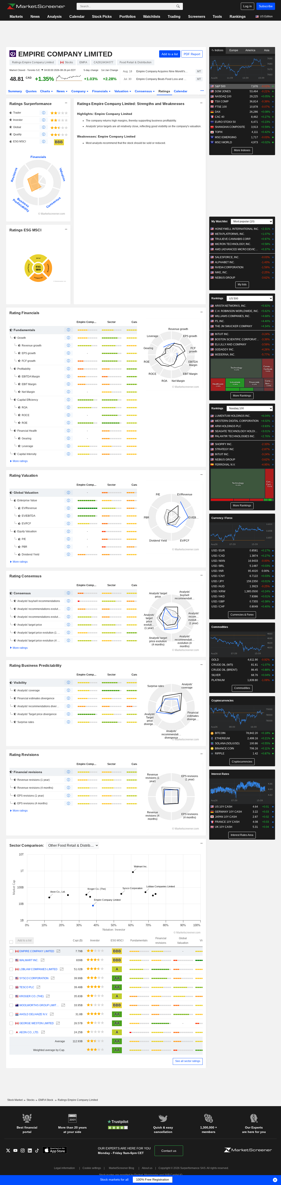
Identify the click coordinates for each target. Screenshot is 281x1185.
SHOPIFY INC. (223, 444)
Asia (266, 50)
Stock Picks (102, 16)
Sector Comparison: (27, 845)
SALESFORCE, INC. (227, 257)
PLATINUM (218, 680)
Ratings (164, 91)
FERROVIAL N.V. (225, 464)
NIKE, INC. (221, 272)
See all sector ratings (187, 1061)
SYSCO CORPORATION (34, 978)
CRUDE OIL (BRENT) (224, 669)
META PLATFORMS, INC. (230, 234)
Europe (233, 50)
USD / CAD (218, 555)
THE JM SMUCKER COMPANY (233, 326)
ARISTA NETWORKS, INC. (230, 305)
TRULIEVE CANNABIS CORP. (233, 239)
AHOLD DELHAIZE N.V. (33, 1014)
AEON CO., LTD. (29, 1032)
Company (78, 91)
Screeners (196, 16)
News (35, 16)
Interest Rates (220, 774)
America (250, 50)
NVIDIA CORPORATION (229, 267)
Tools (217, 16)
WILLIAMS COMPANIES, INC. (232, 316)
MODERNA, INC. (225, 354)
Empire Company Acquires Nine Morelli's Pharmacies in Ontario (162, 71)
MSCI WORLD (223, 142)
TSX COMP (222, 101)
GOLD (215, 659)
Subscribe (266, 6)
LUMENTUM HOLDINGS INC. (232, 415)
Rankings (238, 16)
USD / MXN (218, 560)
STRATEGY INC (224, 449)
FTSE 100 (221, 106)
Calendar (77, 16)
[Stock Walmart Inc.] (42, 960)
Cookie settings (92, 1168)
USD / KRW (218, 591)
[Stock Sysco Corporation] (52, 978)
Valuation (121, 91)
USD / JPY (217, 581)
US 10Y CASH (223, 806)
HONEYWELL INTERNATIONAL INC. (237, 228)
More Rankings (242, 395)
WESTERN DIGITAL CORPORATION (237, 420)
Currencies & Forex (242, 614)
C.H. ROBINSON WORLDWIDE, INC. (237, 311)
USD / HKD (218, 596)
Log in (247, 6)
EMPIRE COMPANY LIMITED (36, 951)
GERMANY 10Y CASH (228, 811)
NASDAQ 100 (223, 96)
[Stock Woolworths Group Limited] (62, 1005)
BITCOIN (220, 733)
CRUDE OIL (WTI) (222, 664)
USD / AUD (218, 586)
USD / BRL (217, 565)
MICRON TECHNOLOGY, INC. (233, 244)
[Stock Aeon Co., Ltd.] (42, 1032)
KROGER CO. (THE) (31, 996)
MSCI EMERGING (225, 137)
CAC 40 (219, 116)
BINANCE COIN (224, 748)
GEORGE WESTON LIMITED (36, 1023)
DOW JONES (223, 91)
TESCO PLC (26, 987)
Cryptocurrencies (222, 700)
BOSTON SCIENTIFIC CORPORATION (237, 339)
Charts (45, 91)
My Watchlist (219, 221)
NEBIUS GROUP (225, 277)
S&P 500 (220, 86)
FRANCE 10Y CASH (227, 821)
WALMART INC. (28, 960)
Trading (174, 16)
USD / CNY (218, 576)
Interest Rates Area (242, 835)
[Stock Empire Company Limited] (58, 951)
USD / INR (217, 571)
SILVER (216, 675)
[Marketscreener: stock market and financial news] (36, 6)
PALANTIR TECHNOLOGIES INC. (235, 436)
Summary (15, 91)
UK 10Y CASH (223, 826)
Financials (100, 91)
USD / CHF (218, 606)
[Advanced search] (178, 6)
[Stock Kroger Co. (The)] (47, 996)
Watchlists (151, 16)
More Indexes (242, 150)
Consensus (144, 91)
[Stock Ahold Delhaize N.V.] (51, 1014)
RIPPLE (219, 753)
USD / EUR (218, 550)
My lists (242, 284)
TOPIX (219, 132)
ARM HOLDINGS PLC (228, 426)
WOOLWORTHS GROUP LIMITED (39, 1005)
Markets (16, 16)
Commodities (219, 627)
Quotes (31, 91)
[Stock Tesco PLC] (38, 987)
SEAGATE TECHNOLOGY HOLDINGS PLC (237, 431)
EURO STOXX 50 (225, 121)
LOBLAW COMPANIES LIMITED (38, 969)
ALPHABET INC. (225, 262)
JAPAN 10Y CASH (226, 816)
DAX (217, 111)
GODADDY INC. (224, 349)
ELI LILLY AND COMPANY (230, 344)
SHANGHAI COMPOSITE (230, 127)
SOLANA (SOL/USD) (227, 743)
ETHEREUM (222, 738)
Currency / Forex (221, 518)
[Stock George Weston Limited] (57, 1023)
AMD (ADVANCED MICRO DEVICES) (237, 249)
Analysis (54, 16)
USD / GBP (218, 601)
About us (147, 1168)
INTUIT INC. (222, 334)
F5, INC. (220, 321)
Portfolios (127, 16)
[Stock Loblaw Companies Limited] (61, 969)
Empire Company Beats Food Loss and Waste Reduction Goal (162, 79)
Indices (218, 50)
